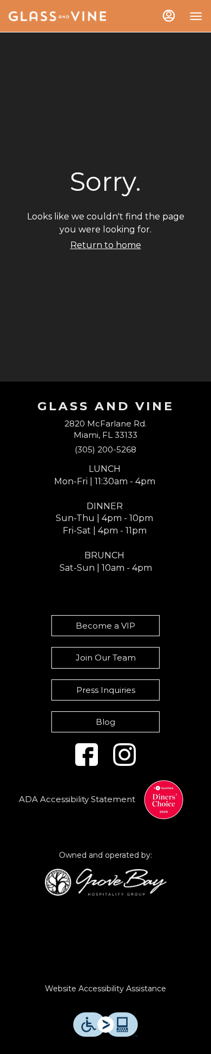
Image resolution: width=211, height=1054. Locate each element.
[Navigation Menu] (196, 16)
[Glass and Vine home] (57, 16)
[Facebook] (86, 754)
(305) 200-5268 (105, 449)
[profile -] (168, 15)
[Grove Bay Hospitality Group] (106, 881)
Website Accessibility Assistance (105, 988)
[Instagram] (124, 754)
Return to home (105, 245)
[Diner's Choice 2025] (163, 799)
